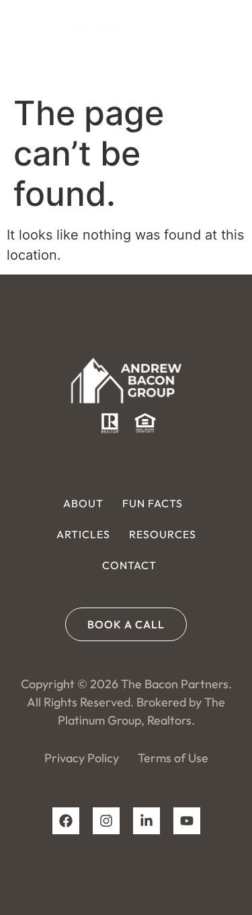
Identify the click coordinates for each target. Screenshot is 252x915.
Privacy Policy (81, 758)
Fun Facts (152, 503)
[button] (231, 44)
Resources (162, 534)
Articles (83, 534)
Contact (129, 565)
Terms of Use (173, 758)
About (83, 503)
